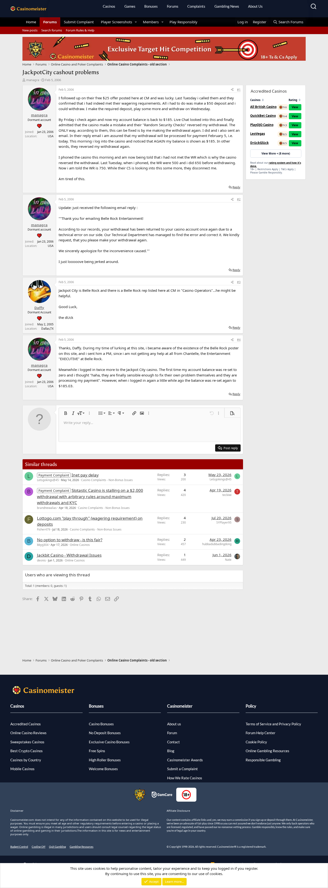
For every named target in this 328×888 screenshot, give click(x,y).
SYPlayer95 (223, 522)
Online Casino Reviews (28, 733)
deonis (41, 560)
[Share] (232, 90)
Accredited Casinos (25, 724)
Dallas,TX (47, 329)
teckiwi (226, 495)
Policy (251, 706)
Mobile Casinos (22, 769)
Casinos (109, 6)
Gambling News (226, 6)
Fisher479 (43, 529)
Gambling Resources (81, 846)
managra (32, 80)
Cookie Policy (256, 742)
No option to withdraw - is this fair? (69, 539)
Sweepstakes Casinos (27, 742)
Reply (236, 187)
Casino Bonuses (101, 724)
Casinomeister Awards (185, 760)
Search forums (51, 30)
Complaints (196, 6)
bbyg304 (43, 545)
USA (51, 136)
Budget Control (19, 846)
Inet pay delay (85, 475)
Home (31, 21)
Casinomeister (180, 706)
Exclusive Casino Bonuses (109, 742)
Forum (172, 733)
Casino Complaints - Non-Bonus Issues (107, 480)
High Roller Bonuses (105, 760)
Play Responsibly (183, 21)
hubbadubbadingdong (216, 544)
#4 (239, 340)
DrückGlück (259, 143)
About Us (255, 6)
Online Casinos (80, 545)
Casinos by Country (25, 760)
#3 (239, 282)
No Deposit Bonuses (105, 733)
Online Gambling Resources (267, 751)
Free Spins (97, 751)
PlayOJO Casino (261, 125)
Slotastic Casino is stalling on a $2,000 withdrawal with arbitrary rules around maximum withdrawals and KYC (90, 496)
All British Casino (263, 107)
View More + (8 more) (275, 153)
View (295, 107)
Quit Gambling (57, 846)
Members (151, 21)
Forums (172, 6)
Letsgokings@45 (48, 480)
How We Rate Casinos (184, 778)
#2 (239, 199)
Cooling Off (38, 846)
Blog (170, 751)
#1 (239, 90)
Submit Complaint (79, 21)
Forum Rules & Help (80, 30)
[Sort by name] (262, 99)
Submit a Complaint (182, 769)
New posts (29, 30)
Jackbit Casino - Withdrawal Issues (69, 555)
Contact (173, 742)
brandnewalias (47, 508)
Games (129, 6)
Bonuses (151, 6)
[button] (136, 22)
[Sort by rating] (299, 99)
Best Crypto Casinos (26, 751)
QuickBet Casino (263, 115)
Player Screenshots (116, 21)
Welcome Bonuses (103, 769)
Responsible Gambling (263, 760)
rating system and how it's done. (275, 164)
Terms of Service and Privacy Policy (273, 724)
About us (174, 724)
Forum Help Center (260, 733)
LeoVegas (257, 133)
